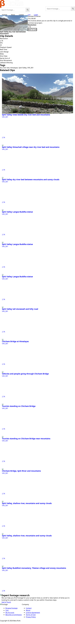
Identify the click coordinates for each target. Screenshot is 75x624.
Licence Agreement (33, 612)
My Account (9, 612)
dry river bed (4, 68)
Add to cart (32, 29)
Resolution (32, 25)
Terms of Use (31, 615)
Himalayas (14, 68)
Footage (4, 15)
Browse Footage (11, 608)
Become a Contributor (13, 615)
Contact (21, 15)
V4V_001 (30, 68)
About (13, 15)
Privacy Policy (31, 617)
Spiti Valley (23, 68)
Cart (7, 610)
